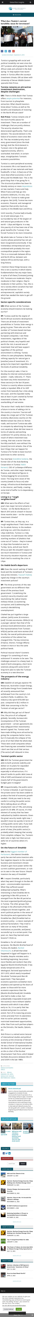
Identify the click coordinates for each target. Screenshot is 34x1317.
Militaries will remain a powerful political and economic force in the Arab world (16, 1136)
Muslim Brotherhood (7, 1077)
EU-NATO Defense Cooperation (17, 1206)
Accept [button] (19, 1309)
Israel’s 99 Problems (26, 1132)
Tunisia (13, 1078)
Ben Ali (9, 1072)
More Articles (17, 1222)
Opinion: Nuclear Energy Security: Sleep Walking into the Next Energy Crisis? (20, 1182)
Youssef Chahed (25, 575)
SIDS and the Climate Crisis (15, 1173)
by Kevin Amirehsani (7, 55)
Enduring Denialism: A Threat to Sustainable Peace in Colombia (17, 1214)
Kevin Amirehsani (14, 1088)
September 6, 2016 (19, 55)
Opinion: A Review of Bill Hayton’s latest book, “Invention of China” (18, 1266)
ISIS (8, 1074)
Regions (17, 15)
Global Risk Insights (17, 2)
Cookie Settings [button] (8, 1309)
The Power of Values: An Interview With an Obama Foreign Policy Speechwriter (20, 1248)
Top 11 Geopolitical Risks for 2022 (18, 1239)
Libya (11, 1074)
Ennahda (4, 1074)
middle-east (4, 1076)
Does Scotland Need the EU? (16, 1273)
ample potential (13, 98)
